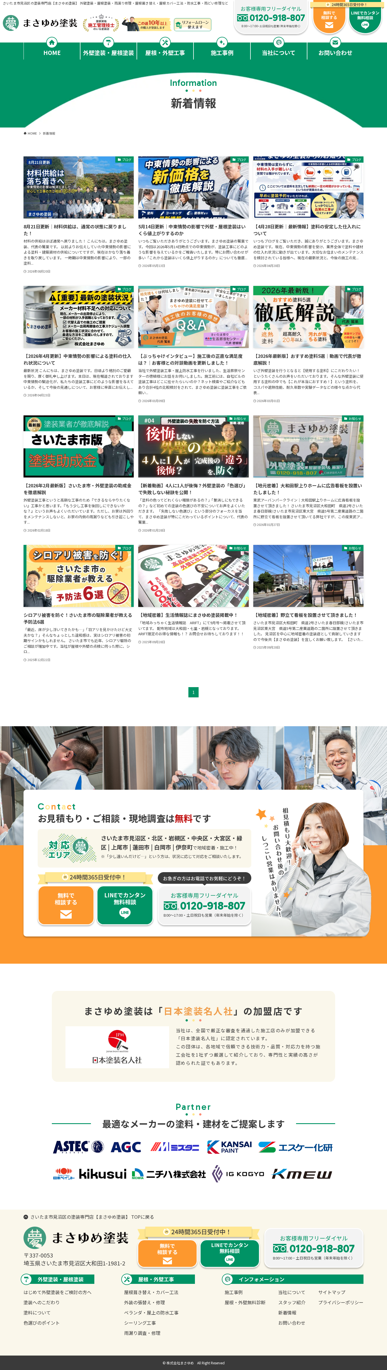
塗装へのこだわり (42, 1302)
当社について (291, 1292)
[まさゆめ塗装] (61, 22)
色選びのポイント (42, 1322)
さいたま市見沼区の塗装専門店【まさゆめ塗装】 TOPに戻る (92, 1216)
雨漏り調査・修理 (142, 1332)
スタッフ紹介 (291, 1302)
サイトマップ (331, 1292)
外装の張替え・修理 (144, 1302)
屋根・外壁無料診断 (245, 1302)
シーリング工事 (140, 1322)
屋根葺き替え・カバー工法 (151, 1292)
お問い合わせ (291, 1322)
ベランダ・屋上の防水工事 (151, 1312)
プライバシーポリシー (340, 1302)
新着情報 (287, 1312)
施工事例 (234, 1292)
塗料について (37, 1312)
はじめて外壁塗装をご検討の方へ (58, 1292)
